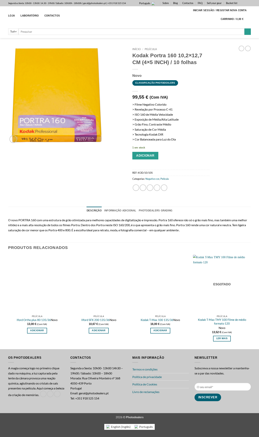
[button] (220, 10)
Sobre (165, 3)
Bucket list (231, 3)
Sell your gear (214, 3)
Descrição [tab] (94, 210)
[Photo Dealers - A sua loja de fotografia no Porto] (129, 15)
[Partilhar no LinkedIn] (164, 187)
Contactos (187, 3)
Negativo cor (152, 178)
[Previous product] (248, 48)
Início (136, 49)
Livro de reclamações (145, 392)
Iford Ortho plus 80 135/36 (34, 320)
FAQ (200, 3)
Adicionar (145, 155)
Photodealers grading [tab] (155, 210)
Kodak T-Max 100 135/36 (157, 320)
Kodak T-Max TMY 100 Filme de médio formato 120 (222, 321)
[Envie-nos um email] (249, 3)
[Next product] (241, 48)
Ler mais (222, 338)
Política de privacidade (147, 377)
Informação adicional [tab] (120, 210)
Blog (175, 3)
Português (144, 3)
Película (151, 49)
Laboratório (29, 15)
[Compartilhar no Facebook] (136, 187)
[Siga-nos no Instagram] (245, 3)
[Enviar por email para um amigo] (150, 187)
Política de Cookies (144, 384)
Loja (11, 15)
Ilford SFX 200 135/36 (95, 320)
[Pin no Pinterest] (157, 187)
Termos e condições (145, 369)
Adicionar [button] (37, 330)
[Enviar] (247, 31)
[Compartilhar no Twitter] (143, 187)
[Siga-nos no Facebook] (241, 3)
